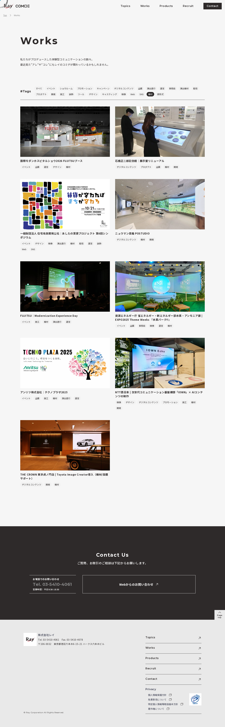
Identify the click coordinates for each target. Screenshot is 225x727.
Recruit (150, 668)
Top (5, 15)
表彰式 (160, 94)
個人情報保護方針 (157, 695)
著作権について (156, 708)
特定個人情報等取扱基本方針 (163, 704)
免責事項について (157, 699)
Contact (151, 678)
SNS (142, 94)
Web (132, 94)
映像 (124, 94)
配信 (195, 88)
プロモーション (84, 88)
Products (152, 658)
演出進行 (151, 88)
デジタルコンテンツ (123, 88)
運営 (162, 88)
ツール (81, 94)
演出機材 (184, 88)
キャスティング (109, 94)
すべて (39, 88)
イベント (51, 88)
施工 (62, 94)
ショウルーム (66, 88)
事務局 (172, 88)
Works (17, 15)
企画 (140, 88)
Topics (150, 637)
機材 (150, 94)
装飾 (71, 94)
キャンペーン (103, 88)
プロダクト (41, 94)
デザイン (93, 94)
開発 (53, 94)
